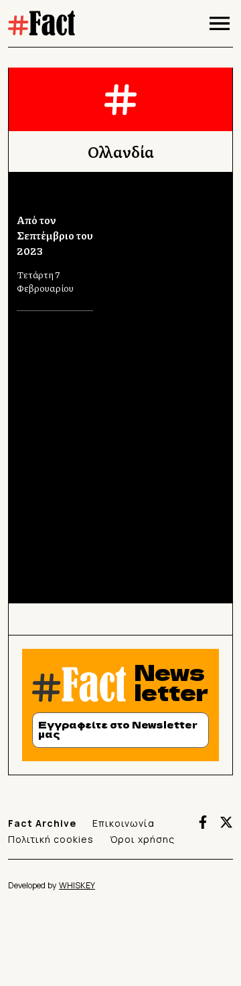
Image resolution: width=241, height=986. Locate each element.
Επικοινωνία (123, 823)
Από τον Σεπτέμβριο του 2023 (55, 235)
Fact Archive (42, 823)
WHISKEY (77, 885)
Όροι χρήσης (142, 839)
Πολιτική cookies (51, 839)
